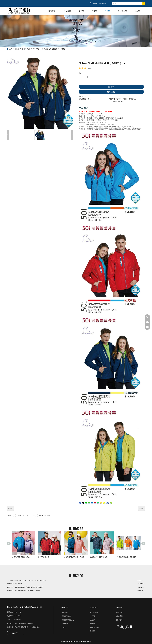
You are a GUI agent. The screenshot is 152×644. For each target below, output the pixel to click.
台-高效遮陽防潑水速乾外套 (126, 557)
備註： (111, 99)
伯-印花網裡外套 (43, 557)
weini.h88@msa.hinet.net (23, 623)
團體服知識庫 (66, 616)
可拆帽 (18, 515)
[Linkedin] (122, 627)
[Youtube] (127, 627)
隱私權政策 (120, 620)
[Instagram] (131, 627)
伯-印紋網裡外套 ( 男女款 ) (99, 557)
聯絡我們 (15, 633)
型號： (81, 96)
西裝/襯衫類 (94, 627)
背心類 (92, 620)
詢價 (112, 87)
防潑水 (10, 515)
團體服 (40, 515)
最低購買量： (83, 99)
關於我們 (65, 612)
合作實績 (65, 623)
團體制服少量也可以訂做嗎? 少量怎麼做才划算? (23, 585)
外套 (33, 515)
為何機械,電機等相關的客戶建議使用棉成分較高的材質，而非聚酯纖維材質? (33, 589)
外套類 (92, 623)
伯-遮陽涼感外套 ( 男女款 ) (20, 557)
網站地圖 (119, 616)
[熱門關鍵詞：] (143, 3)
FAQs (63, 627)
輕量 (26, 515)
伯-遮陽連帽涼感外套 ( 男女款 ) (74, 557)
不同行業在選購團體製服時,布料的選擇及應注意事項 (25, 581)
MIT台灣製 (94, 612)
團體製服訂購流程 (68, 620)
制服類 (92, 631)
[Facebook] (118, 627)
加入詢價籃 (111, 92)
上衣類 (92, 616)
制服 (48, 515)
